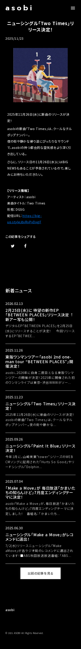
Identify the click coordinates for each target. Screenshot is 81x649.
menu (73, 8)
